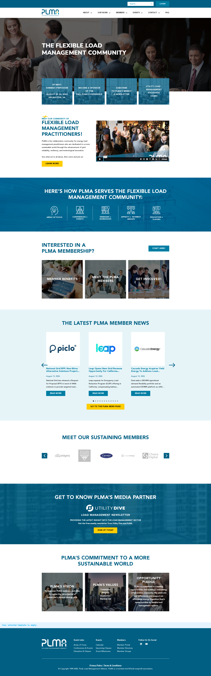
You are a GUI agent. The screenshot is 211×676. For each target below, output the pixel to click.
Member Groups (124, 651)
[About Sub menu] (91, 13)
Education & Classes (82, 651)
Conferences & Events (83, 648)
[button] (93, 401)
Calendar (100, 645)
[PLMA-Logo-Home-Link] (55, 644)
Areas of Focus (80, 645)
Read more (55, 393)
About (86, 13)
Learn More (52, 164)
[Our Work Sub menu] (110, 13)
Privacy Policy (96, 666)
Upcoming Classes (103, 648)
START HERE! (158, 248)
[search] (151, 4)
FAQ (167, 13)
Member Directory (125, 648)
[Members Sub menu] (126, 13)
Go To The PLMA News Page (105, 407)
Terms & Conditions (113, 666)
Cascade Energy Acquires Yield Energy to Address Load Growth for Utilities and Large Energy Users (148, 370)
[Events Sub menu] (142, 13)
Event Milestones (103, 651)
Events (136, 13)
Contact (152, 13)
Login (163, 4)
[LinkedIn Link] (141, 644)
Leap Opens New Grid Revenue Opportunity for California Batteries (105, 370)
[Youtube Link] (146, 644)
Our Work (103, 13)
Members (120, 13)
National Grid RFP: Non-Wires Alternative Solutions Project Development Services (62, 370)
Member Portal (123, 645)
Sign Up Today (106, 530)
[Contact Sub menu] (159, 13)
